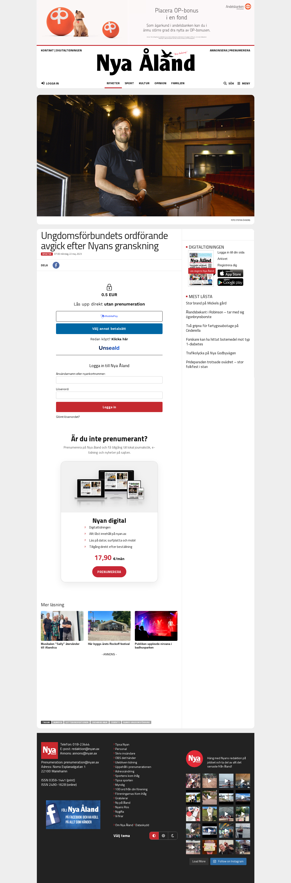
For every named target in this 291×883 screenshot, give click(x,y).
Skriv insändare (125, 753)
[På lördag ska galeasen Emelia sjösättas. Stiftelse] (243, 847)
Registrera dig (227, 265)
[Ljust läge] (163, 836)
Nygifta (119, 811)
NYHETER (113, 83)
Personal (121, 749)
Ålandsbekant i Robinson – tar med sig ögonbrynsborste (215, 314)
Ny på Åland (122, 802)
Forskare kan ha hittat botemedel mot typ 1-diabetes (218, 342)
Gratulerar (121, 798)
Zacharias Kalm (99, 722)
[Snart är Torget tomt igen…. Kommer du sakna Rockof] (243, 814)
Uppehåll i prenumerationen (133, 766)
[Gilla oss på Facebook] (73, 814)
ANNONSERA (218, 50)
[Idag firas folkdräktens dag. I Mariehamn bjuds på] (226, 814)
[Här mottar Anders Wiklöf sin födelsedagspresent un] (226, 830)
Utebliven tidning (126, 762)
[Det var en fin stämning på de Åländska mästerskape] (209, 781)
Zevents (115, 722)
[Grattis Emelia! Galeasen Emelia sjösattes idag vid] (243, 830)
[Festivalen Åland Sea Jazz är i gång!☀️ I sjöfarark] (243, 781)
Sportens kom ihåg (127, 775)
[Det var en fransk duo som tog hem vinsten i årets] (226, 797)
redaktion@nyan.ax (85, 748)
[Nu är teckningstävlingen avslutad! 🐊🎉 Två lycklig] (209, 847)
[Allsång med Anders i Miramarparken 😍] (209, 830)
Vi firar (119, 816)
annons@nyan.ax (84, 753)
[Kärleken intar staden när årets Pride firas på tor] (193, 781)
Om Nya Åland (124, 825)
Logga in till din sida (231, 252)
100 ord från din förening (131, 789)
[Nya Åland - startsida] (146, 76)
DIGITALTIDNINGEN (69, 50)
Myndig (120, 784)
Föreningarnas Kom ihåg (130, 793)
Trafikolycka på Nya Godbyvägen (211, 353)
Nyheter (46, 254)
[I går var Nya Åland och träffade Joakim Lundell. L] (226, 847)
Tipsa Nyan (122, 744)
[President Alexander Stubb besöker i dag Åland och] (209, 797)
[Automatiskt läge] (154, 836)
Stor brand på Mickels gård (206, 303)
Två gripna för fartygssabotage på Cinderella (212, 328)
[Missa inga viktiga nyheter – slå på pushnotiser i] (193, 814)
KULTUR (144, 83)
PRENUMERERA (239, 50)
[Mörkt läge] (172, 836)
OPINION (160, 83)
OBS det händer (125, 758)
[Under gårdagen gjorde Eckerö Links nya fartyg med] (243, 797)
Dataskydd (142, 825)
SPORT (129, 83)
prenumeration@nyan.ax (81, 762)
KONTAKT (47, 50)
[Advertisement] (109, 687)
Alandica (57, 722)
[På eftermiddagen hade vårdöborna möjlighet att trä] (193, 797)
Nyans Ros (122, 807)
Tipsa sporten (124, 780)
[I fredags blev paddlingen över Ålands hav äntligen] (226, 781)
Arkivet (222, 259)
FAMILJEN (177, 83)
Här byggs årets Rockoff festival (109, 644)
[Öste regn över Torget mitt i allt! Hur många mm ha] (193, 847)
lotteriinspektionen (77, 722)
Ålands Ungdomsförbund (136, 722)
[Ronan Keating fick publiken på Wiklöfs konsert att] (193, 830)
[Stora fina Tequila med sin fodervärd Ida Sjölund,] (209, 814)
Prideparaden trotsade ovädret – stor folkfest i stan (214, 364)
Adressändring (124, 771)
